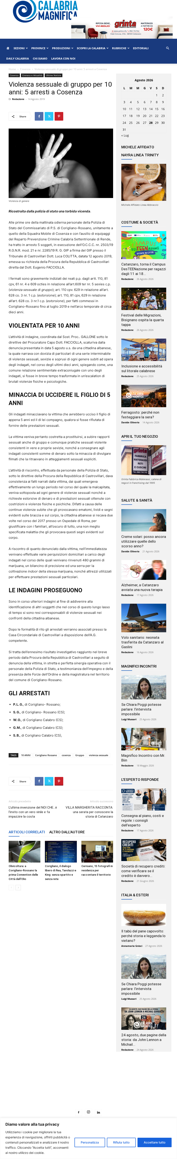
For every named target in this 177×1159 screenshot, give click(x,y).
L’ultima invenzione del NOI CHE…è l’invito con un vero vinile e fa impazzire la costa (33, 812)
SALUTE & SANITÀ (136, 500)
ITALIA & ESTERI (135, 895)
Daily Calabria (17, 58)
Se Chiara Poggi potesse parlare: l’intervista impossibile (141, 709)
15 (156, 109)
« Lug (125, 135)
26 (138, 123)
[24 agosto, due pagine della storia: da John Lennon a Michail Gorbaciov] (143, 1018)
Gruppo (79, 755)
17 (124, 116)
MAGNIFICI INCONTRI (138, 666)
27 (144, 123)
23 (163, 116)
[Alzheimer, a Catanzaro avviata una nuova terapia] (143, 570)
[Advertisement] (88, 1088)
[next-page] (18, 887)
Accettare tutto (154, 1142)
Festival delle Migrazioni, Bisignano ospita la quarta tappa (142, 320)
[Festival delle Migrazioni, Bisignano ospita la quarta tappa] (143, 299)
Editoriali (141, 48)
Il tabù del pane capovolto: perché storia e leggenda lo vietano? (143, 936)
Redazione (18, 99)
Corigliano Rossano (46, 755)
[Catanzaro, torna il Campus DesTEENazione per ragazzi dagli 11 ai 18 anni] (143, 245)
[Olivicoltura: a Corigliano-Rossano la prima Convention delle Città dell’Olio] (24, 852)
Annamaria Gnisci (131, 945)
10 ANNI (25, 755)
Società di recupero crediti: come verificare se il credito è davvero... (143, 871)
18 (131, 116)
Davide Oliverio (130, 422)
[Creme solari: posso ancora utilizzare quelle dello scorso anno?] (143, 520)
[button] (167, 48)
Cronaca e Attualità (32, 75)
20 (144, 116)
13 (144, 109)
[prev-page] (11, 887)
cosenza (66, 755)
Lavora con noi (63, 58)
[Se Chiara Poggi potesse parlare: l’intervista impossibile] (143, 687)
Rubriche (119, 48)
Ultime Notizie (53, 75)
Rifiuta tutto (121, 1142)
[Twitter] (49, 116)
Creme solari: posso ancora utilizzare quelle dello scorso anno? (143, 541)
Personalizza (90, 1142)
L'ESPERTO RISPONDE (140, 779)
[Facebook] (39, 116)
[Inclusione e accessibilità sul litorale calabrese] (143, 350)
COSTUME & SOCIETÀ (139, 222)
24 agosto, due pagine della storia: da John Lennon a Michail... (143, 1040)
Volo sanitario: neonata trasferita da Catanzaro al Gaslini (142, 642)
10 (124, 109)
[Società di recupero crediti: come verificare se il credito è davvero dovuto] (143, 850)
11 (131, 109)
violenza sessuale (98, 755)
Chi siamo (40, 58)
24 (124, 123)
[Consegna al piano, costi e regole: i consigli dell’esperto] (143, 799)
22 (156, 116)
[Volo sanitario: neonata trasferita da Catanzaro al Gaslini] (143, 618)
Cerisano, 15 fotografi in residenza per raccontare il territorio (97, 870)
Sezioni (19, 48)
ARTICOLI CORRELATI (27, 832)
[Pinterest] (59, 116)
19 (138, 116)
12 (138, 109)
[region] (88, 1138)
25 (131, 123)
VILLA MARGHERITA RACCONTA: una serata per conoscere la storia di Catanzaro (89, 812)
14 (151, 109)
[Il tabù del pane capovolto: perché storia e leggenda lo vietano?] (143, 915)
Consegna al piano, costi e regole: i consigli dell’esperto (142, 820)
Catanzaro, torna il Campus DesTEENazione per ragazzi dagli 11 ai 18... (143, 269)
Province (38, 48)
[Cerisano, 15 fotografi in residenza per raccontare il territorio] (97, 852)
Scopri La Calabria (91, 48)
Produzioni (61, 48)
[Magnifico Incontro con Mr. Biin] (143, 739)
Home (12, 69)
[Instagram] (88, 1112)
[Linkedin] (98, 1112)
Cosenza (25, 69)
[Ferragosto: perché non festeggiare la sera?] (143, 396)
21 (151, 116)
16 (163, 109)
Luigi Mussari (128, 719)
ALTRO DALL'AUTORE (67, 832)
